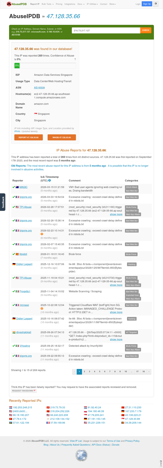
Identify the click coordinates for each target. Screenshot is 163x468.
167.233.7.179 (133, 411)
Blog (46, 444)
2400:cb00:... (20, 411)
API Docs (96, 444)
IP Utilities (91, 3)
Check (145, 30)
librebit (23, 254)
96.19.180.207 (21, 415)
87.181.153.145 (96, 419)
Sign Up (147, 3)
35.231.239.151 (96, 422)
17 (137, 371)
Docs (80, 3)
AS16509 (39, 87)
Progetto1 (24, 291)
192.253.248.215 (22, 407)
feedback (3, 202)
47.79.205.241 (96, 415)
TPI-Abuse (25, 207)
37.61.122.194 (21, 422)
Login (138, 3)
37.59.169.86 (57, 422)
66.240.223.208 (59, 415)
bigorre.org (25, 197)
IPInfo (17, 131)
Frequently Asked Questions (75, 444)
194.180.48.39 (96, 411)
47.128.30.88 (132, 419)
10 (126, 371)
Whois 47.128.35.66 (62, 137)
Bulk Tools (47, 3)
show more (116, 214)
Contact (103, 3)
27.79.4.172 (19, 419)
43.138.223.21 (133, 415)
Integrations (69, 3)
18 (143, 371)
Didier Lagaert (24, 264)
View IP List (76, 440)
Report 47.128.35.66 (29, 137)
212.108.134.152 (59, 419)
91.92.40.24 (94, 407)
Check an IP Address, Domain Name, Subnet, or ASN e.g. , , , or (37, 31)
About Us (55, 444)
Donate (115, 444)
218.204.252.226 (59, 411)
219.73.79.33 (57, 407)
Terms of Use (113, 440)
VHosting (24, 345)
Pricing (59, 3)
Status (106, 444)
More (112, 3)
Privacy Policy (132, 440)
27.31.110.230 (133, 407)
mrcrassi (24, 305)
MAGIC (23, 187)
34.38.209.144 (133, 422)
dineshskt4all (23, 332)
